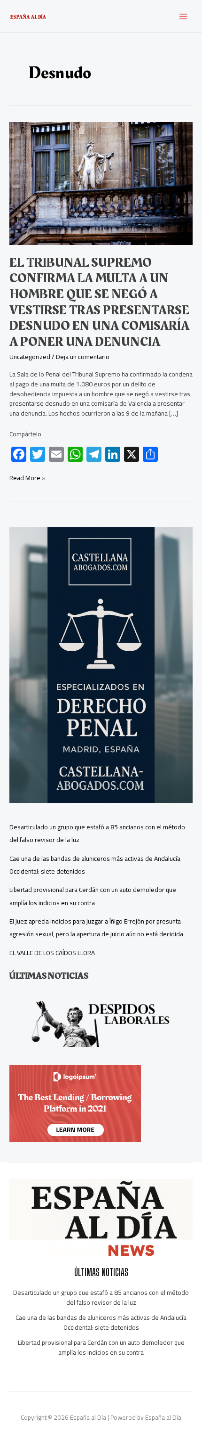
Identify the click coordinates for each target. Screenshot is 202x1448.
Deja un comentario (82, 357)
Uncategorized (29, 357)
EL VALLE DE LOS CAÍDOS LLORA (52, 953)
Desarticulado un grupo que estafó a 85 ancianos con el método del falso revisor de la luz (101, 1297)
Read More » (27, 478)
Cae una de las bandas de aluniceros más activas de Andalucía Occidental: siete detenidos (101, 1322)
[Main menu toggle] (183, 16)
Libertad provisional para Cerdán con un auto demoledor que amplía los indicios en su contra (92, 896)
